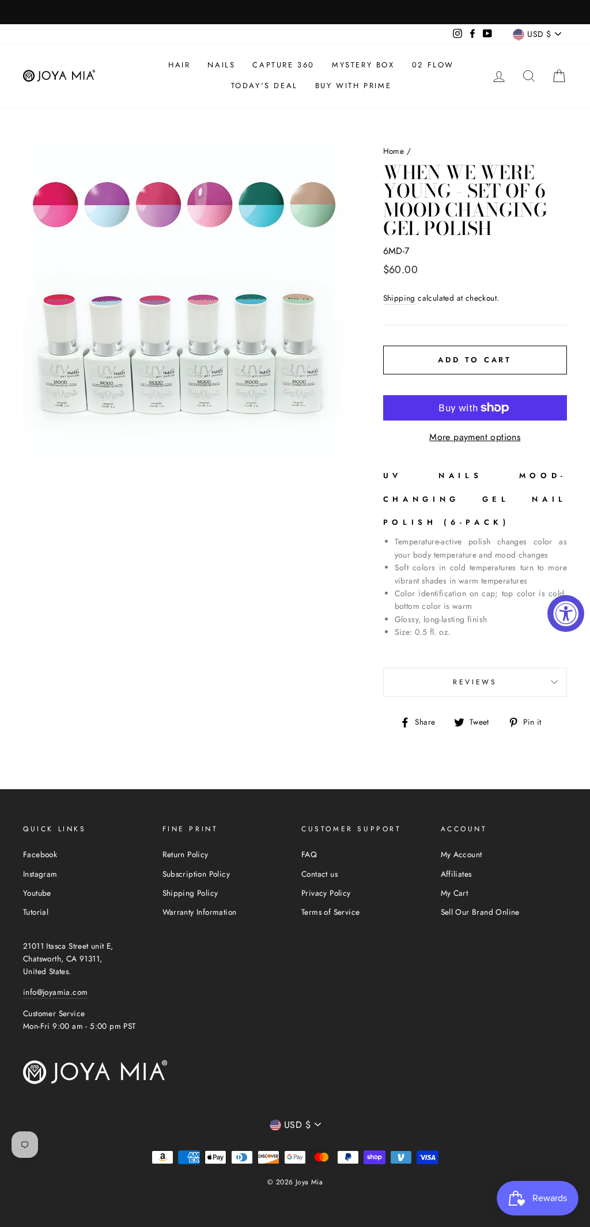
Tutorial (35, 912)
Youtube (37, 893)
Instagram (40, 874)
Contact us (319, 874)
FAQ (309, 854)
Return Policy (185, 854)
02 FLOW (433, 64)
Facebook (40, 854)
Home (393, 151)
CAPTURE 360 (283, 64)
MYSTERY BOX (363, 64)
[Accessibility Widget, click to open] (565, 613)
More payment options (474, 437)
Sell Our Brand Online (480, 912)
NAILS (221, 64)
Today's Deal (264, 85)
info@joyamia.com (55, 992)
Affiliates (456, 874)
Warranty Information (199, 912)
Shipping (399, 298)
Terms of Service (330, 912)
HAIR (179, 64)
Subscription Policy (196, 874)
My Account (461, 854)
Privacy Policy (326, 893)
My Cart (454, 893)
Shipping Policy (190, 893)
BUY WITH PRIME (353, 85)
